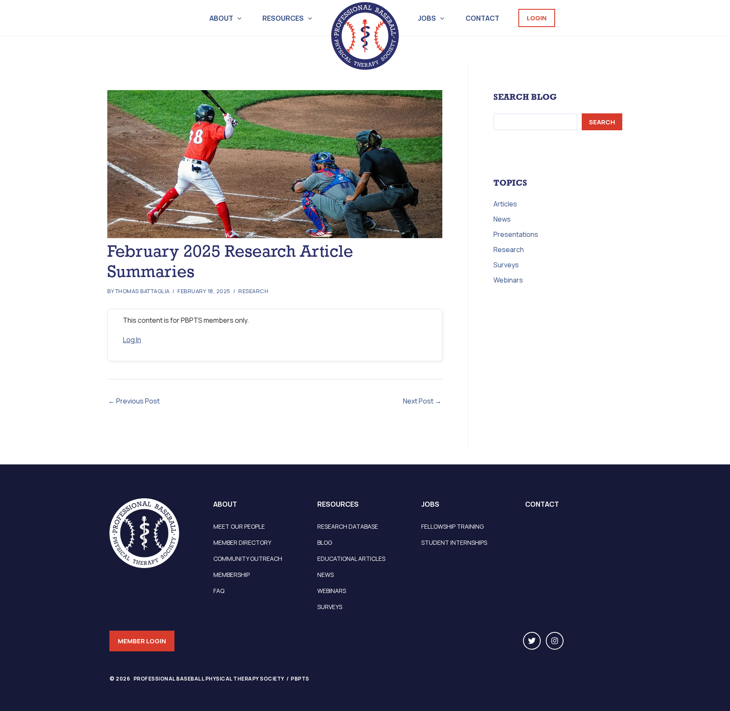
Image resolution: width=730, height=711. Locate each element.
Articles (505, 204)
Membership (231, 575)
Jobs (427, 18)
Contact (482, 18)
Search (602, 122)
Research (253, 291)
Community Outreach (247, 559)
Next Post (422, 401)
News (502, 219)
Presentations (515, 234)
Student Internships (454, 542)
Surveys (506, 264)
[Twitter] (532, 641)
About (221, 18)
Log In (132, 339)
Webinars (508, 280)
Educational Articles (351, 559)
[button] (237, 18)
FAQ (218, 591)
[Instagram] (555, 641)
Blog (324, 542)
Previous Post (134, 401)
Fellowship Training (452, 526)
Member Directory (242, 542)
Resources (283, 18)
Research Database (347, 526)
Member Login (142, 641)
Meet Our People (239, 526)
